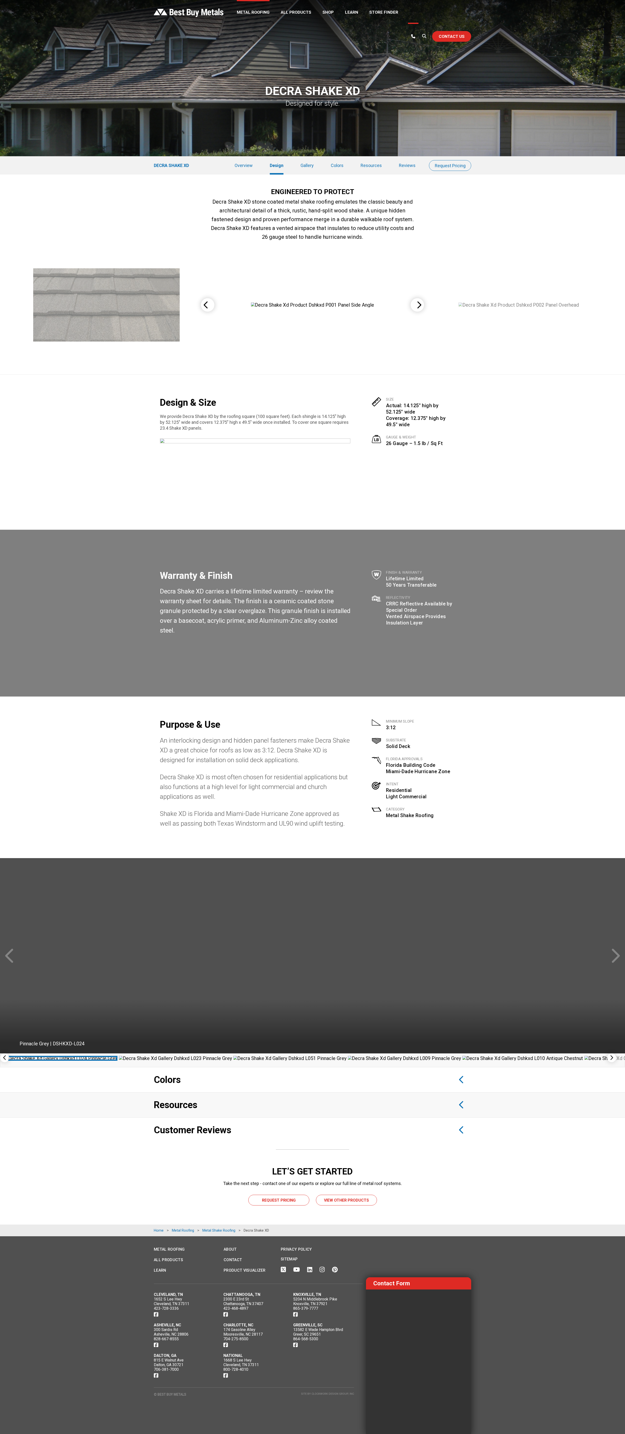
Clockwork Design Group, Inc (333, 1393)
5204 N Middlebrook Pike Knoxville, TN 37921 (315, 1301)
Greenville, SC (308, 1325)
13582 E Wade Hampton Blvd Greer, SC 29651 (318, 1332)
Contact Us (452, 36)
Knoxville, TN (307, 1294)
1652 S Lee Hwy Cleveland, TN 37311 (171, 1301)
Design (276, 165)
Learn (351, 12)
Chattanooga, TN (241, 1294)
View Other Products (346, 1200)
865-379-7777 (305, 1308)
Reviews (407, 165)
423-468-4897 (235, 1308)
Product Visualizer (245, 1270)
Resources (371, 165)
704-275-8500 (235, 1339)
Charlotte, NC (238, 1325)
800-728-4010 (235, 1369)
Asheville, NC (167, 1325)
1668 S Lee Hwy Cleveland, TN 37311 (241, 1362)
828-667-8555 (166, 1339)
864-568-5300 (305, 1339)
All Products (296, 12)
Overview (244, 165)
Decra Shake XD (171, 165)
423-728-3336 (166, 1308)
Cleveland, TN (168, 1294)
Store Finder (383, 12)
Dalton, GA (165, 1355)
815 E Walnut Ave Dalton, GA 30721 (169, 1362)
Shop (328, 12)
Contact (233, 1259)
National (233, 1355)
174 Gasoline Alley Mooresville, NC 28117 (243, 1332)
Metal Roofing (253, 12)
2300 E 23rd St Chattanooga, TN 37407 (243, 1301)
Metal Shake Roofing (410, 815)
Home (159, 1230)
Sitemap (289, 1259)
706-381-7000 (166, 1369)
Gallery (307, 165)
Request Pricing (450, 165)
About (230, 1249)
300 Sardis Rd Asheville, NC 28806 (171, 1332)
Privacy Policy (296, 1249)
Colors (337, 165)
